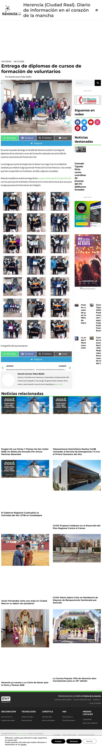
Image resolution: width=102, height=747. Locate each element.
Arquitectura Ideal (8, 720)
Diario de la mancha (92, 696)
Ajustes (90, 741)
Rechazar (74, 741)
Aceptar (59, 741)
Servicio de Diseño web (82, 699)
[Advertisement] (51, 39)
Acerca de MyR (95, 703)
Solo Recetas (47, 717)
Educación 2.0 (67, 717)
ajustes (22, 745)
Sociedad (6, 61)
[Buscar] (98, 83)
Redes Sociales (27, 717)
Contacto (96, 699)
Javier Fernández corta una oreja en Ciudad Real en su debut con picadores (24, 602)
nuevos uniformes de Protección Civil (54, 178)
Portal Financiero (68, 720)
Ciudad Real (87, 719)
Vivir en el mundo (48, 720)
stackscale (58, 384)
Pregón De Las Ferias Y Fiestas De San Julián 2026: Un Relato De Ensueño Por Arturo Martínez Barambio (25, 451)
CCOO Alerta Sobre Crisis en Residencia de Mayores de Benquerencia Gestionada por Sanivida (75, 600)
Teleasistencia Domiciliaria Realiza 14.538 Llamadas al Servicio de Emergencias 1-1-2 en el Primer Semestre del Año (76, 451)
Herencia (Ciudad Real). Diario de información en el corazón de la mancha (56, 10)
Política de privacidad (69, 735)
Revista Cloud (27, 720)
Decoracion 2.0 (6, 717)
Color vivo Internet (21, 733)
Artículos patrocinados (63, 699)
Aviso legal (57, 735)
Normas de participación (86, 735)
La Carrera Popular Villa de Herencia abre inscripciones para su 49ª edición (74, 679)
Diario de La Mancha (90, 723)
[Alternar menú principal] (97, 10)
